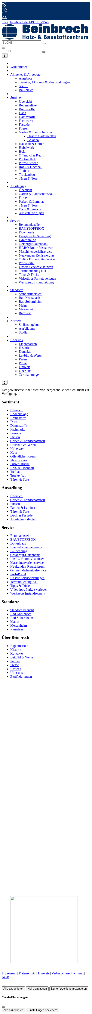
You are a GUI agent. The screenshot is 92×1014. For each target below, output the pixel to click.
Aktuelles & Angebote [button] (25, 74)
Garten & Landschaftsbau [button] (36, 194)
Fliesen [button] (23, 128)
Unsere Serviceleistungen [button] (36, 267)
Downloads (18, 543)
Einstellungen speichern (42, 1010)
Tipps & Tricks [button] (29, 274)
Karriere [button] (15, 321)
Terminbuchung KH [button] (32, 271)
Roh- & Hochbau (22, 468)
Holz (13, 452)
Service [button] (15, 221)
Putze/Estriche (20, 464)
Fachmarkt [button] (26, 121)
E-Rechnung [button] (27, 240)
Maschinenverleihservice (27, 562)
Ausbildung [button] (27, 328)
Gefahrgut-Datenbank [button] (33, 244)
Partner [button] (23, 359)
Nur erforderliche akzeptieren (69, 988)
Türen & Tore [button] (28, 178)
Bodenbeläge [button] (28, 105)
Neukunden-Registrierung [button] (36, 255)
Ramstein (16, 629)
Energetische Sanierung (26, 547)
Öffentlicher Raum (23, 456)
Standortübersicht (22, 610)
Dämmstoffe (18, 425)
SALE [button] (23, 86)
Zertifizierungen (21, 676)
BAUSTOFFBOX (23, 539)
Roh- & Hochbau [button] (30, 167)
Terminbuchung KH (24, 582)
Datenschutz (27, 973)
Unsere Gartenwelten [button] (41, 136)
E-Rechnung (18, 551)
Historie (15, 649)
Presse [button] (23, 363)
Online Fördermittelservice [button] (37, 259)
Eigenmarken (19, 646)
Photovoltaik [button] (27, 159)
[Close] (3, 1007)
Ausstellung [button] (18, 186)
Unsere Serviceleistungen (27, 578)
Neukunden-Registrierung (27, 566)
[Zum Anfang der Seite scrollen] (3, 985)
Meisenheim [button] (27, 309)
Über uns (16, 673)
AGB (5, 977)
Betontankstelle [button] (29, 224)
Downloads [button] (26, 232)
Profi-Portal (18, 574)
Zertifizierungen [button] (29, 374)
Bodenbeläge (19, 414)
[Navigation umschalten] (3, 48)
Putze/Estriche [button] (28, 163)
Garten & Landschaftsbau (27, 441)
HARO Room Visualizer (27, 559)
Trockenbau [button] (27, 174)
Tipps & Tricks (20, 585)
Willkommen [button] (19, 67)
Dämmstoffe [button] (27, 117)
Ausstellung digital (23, 519)
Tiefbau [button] (24, 171)
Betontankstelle (20, 535)
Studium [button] (24, 332)
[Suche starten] (44, 43)
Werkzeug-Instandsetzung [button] (36, 282)
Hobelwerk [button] (26, 147)
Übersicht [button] (25, 101)
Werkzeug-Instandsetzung (27, 593)
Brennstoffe (18, 418)
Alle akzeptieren (13, 988)
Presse (14, 665)
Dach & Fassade (21, 515)
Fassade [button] (24, 124)
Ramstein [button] (25, 313)
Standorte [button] (16, 290)
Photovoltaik (18, 460)
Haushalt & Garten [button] (31, 144)
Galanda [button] (33, 140)
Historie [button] (24, 348)
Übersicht (16, 410)
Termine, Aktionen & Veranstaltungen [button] (44, 82)
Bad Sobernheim (21, 618)
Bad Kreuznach (20, 614)
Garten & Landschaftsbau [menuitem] (36, 132)
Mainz (14, 621)
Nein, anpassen (37, 988)
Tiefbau (15, 472)
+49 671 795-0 (38, 22)
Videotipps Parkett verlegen (28, 589)
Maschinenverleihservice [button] (35, 251)
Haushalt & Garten (23, 445)
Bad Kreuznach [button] (29, 298)
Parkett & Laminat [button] (31, 201)
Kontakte (16, 653)
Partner (15, 661)
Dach (14, 422)
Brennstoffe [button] (27, 109)
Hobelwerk (17, 448)
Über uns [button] (16, 340)
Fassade (15, 433)
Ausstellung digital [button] (31, 213)
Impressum (9, 973)
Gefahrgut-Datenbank (25, 555)
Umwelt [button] (24, 367)
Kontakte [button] (25, 351)
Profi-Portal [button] (26, 263)
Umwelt (15, 669)
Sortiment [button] (16, 97)
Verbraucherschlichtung (68, 973)
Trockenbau (18, 475)
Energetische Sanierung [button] (35, 236)
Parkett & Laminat (22, 507)
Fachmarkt (17, 429)
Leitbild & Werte (21, 657)
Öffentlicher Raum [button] (31, 155)
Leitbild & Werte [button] (30, 355)
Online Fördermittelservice (28, 570)
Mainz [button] (23, 305)
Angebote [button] (25, 78)
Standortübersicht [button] (30, 294)
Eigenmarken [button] (28, 344)
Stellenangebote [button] (29, 324)
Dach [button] (22, 113)
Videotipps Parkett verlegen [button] (37, 278)
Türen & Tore (19, 479)
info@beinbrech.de (15, 22)
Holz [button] (22, 151)
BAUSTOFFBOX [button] (31, 228)
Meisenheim (18, 625)
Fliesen (15, 437)
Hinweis (44, 973)
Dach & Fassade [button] (30, 209)
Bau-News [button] (26, 90)
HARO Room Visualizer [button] (35, 247)
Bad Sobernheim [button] (30, 301)
